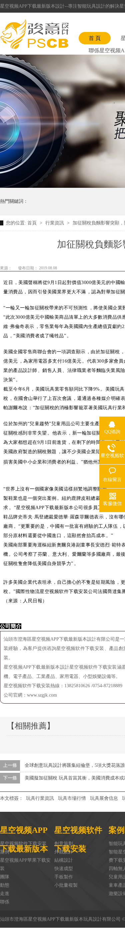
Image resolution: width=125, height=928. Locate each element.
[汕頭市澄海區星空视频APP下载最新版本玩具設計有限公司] (34, 34)
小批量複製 (66, 885)
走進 (4, 893)
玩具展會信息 (104, 798)
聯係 (4, 901)
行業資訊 (55, 222)
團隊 (4, 876)
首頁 (32, 222)
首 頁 (95, 38)
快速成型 (63, 868)
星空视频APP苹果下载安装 (25, 864)
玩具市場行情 (72, 798)
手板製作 (63, 876)
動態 (4, 885)
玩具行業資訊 (40, 798)
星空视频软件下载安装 (23, 843)
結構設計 (63, 860)
